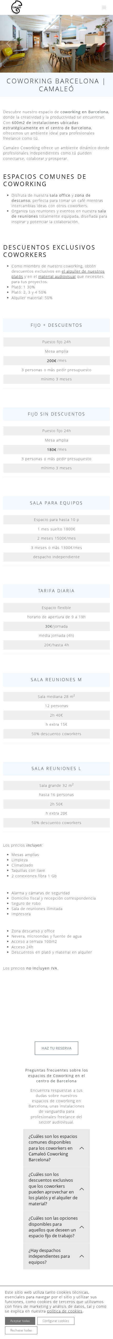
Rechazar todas (21, 1330)
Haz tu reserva (56, 1048)
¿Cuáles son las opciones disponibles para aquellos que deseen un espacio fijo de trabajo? (53, 1227)
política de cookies (65, 1311)
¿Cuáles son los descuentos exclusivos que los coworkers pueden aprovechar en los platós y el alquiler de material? (53, 1189)
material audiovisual (57, 276)
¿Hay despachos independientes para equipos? (49, 1256)
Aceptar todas (20, 1321)
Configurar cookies (56, 1321)
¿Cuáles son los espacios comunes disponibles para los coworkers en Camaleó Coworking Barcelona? (53, 1148)
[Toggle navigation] (104, 7)
